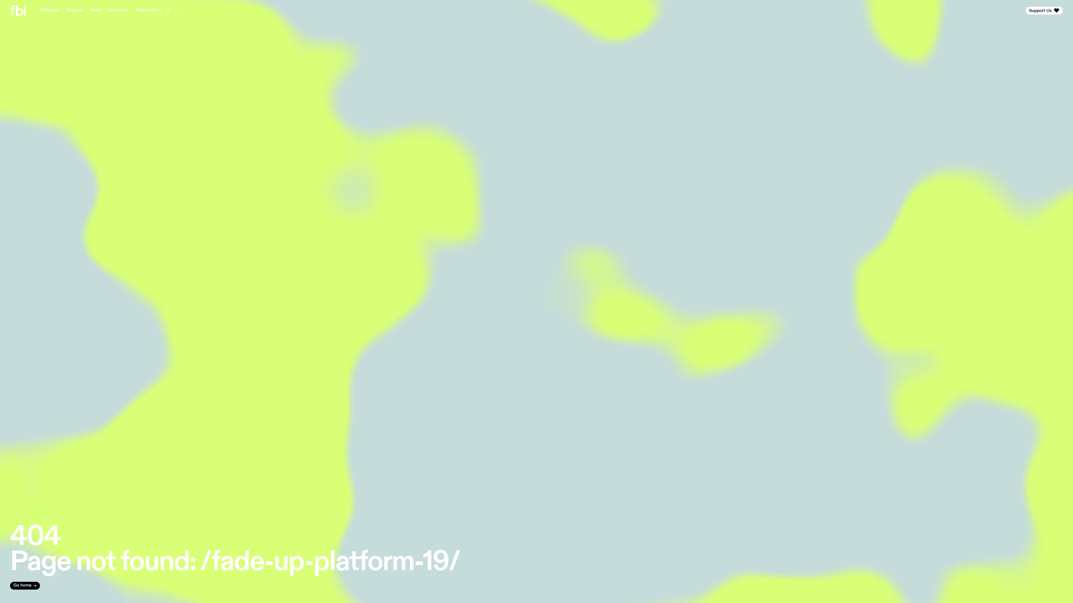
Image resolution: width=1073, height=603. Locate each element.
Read (95, 10)
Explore (74, 10)
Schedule (49, 10)
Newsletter (147, 10)
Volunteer (118, 10)
